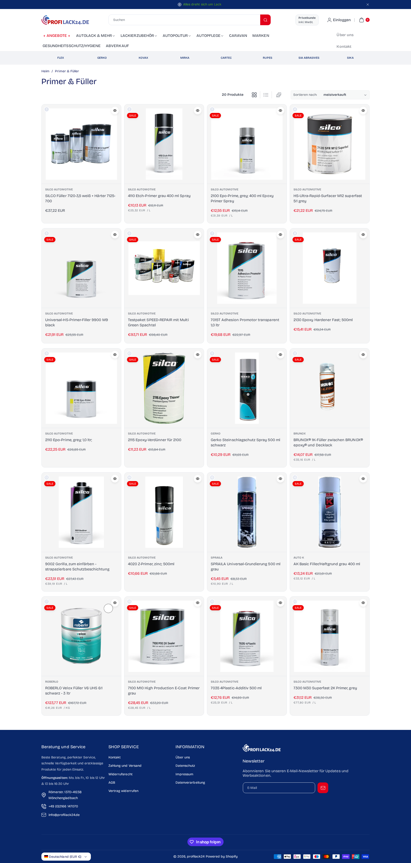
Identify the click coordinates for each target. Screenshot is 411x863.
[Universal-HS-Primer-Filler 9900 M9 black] (81, 268)
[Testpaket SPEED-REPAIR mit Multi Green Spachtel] (164, 268)
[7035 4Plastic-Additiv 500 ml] (247, 636)
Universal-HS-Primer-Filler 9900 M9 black (76, 322)
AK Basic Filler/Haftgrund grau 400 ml (327, 564)
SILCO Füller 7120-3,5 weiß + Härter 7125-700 (80, 198)
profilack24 (196, 856)
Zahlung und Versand (125, 766)
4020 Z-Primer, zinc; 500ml (151, 564)
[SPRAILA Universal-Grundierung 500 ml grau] (247, 512)
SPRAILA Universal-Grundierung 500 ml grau (245, 566)
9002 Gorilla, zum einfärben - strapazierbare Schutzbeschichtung (77, 566)
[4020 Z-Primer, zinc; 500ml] (164, 512)
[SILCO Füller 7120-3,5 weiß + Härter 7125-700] (81, 144)
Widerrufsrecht (120, 774)
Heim (45, 71)
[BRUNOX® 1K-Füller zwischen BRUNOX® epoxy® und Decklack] (329, 388)
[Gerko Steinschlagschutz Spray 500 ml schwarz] (247, 388)
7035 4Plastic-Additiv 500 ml (236, 688)
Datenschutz (185, 766)
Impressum (184, 774)
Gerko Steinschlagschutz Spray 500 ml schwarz (245, 442)
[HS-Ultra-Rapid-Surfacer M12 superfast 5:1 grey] (329, 144)
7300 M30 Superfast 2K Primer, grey (325, 688)
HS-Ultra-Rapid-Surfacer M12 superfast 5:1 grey (328, 198)
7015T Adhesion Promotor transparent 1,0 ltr (245, 322)
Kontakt (114, 757)
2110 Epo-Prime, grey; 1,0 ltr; (68, 440)
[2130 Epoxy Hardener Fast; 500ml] (329, 268)
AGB (111, 783)
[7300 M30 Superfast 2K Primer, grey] (329, 636)
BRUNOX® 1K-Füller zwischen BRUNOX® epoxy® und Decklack (328, 442)
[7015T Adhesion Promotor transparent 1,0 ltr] (247, 268)
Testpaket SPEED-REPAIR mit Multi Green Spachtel (158, 322)
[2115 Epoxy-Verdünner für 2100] (164, 388)
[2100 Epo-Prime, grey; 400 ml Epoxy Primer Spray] (247, 144)
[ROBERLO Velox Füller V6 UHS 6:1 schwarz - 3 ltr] (81, 636)
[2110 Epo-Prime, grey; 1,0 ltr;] (81, 388)
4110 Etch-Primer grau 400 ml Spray (159, 195)
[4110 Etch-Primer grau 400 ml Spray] (164, 144)
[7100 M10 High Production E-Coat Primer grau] (164, 636)
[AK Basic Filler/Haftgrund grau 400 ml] (329, 512)
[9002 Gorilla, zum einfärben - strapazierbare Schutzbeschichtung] (81, 512)
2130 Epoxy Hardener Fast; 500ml (323, 319)
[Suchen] (265, 19)
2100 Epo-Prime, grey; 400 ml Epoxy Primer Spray (242, 198)
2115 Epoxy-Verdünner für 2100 (154, 440)
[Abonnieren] (323, 787)
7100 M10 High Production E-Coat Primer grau (164, 690)
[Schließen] (368, 4)
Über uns (183, 757)
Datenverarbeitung (190, 783)
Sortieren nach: (305, 95)
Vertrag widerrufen (123, 791)
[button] (364, 19)
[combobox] (189, 19)
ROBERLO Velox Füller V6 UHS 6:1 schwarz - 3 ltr (74, 690)
